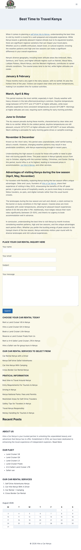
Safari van (10, 470)
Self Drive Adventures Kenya (17, 484)
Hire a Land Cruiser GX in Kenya (16, 327)
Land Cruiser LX (13, 461)
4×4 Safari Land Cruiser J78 (18, 467)
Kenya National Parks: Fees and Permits (19, 394)
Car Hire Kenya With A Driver (17, 487)
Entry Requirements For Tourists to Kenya (20, 385)
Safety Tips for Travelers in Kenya (17, 404)
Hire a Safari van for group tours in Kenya (20, 345)
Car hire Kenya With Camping (15, 365)
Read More (57, 442)
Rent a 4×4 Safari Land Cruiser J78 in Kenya (21, 341)
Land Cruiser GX (13, 457)
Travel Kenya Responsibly (13, 408)
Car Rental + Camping (14, 490)
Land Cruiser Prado (14, 464)
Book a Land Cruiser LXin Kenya (16, 331)
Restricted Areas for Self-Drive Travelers (20, 399)
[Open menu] (76, 4)
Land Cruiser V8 (13, 454)
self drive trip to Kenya (39, 34)
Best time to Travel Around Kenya (17, 380)
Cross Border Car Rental (15, 493)
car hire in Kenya (28, 165)
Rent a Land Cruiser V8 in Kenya (16, 322)
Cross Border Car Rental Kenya (16, 370)
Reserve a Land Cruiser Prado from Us (19, 336)
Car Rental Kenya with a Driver (15, 356)
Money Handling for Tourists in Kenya (18, 413)
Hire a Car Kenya (49, 183)
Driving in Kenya (9, 390)
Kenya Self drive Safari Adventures (17, 361)
